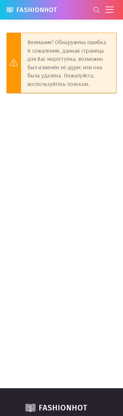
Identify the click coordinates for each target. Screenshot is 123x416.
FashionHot (36, 10)
